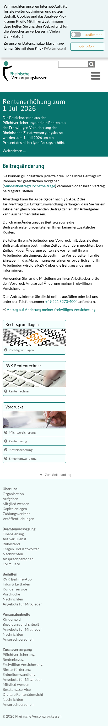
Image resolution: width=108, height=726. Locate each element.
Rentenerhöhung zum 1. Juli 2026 (34, 105)
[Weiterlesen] (55, 48)
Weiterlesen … (14, 150)
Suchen (92, 64)
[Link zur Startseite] (24, 80)
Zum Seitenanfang (58, 475)
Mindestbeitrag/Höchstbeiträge (29, 186)
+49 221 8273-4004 (61, 301)
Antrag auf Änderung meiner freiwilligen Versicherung (51, 309)
